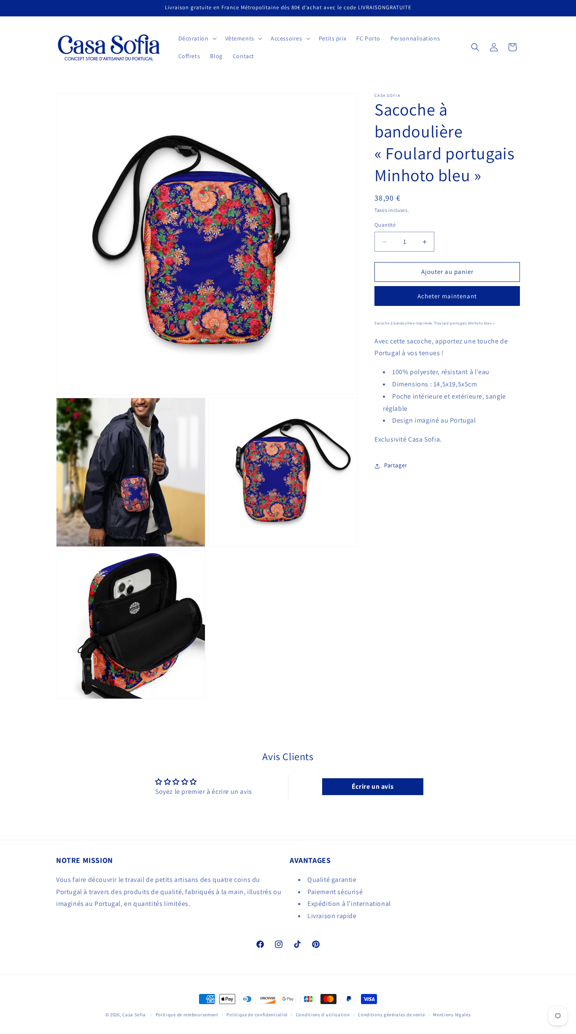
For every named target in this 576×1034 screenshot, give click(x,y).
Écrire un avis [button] (372, 786)
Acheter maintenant (447, 296)
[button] (196, 38)
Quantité (385, 225)
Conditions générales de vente (391, 1014)
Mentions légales (452, 1014)
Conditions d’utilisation (323, 1014)
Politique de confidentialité (257, 1014)
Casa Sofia (134, 1015)
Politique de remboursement (187, 1014)
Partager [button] (395, 465)
